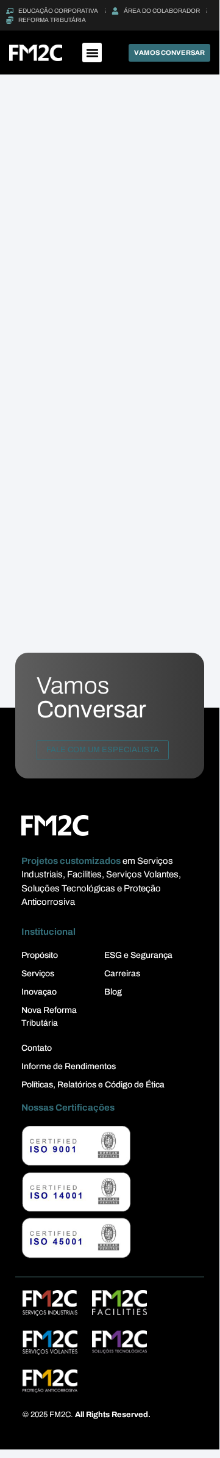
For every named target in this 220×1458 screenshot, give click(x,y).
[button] (92, 52)
